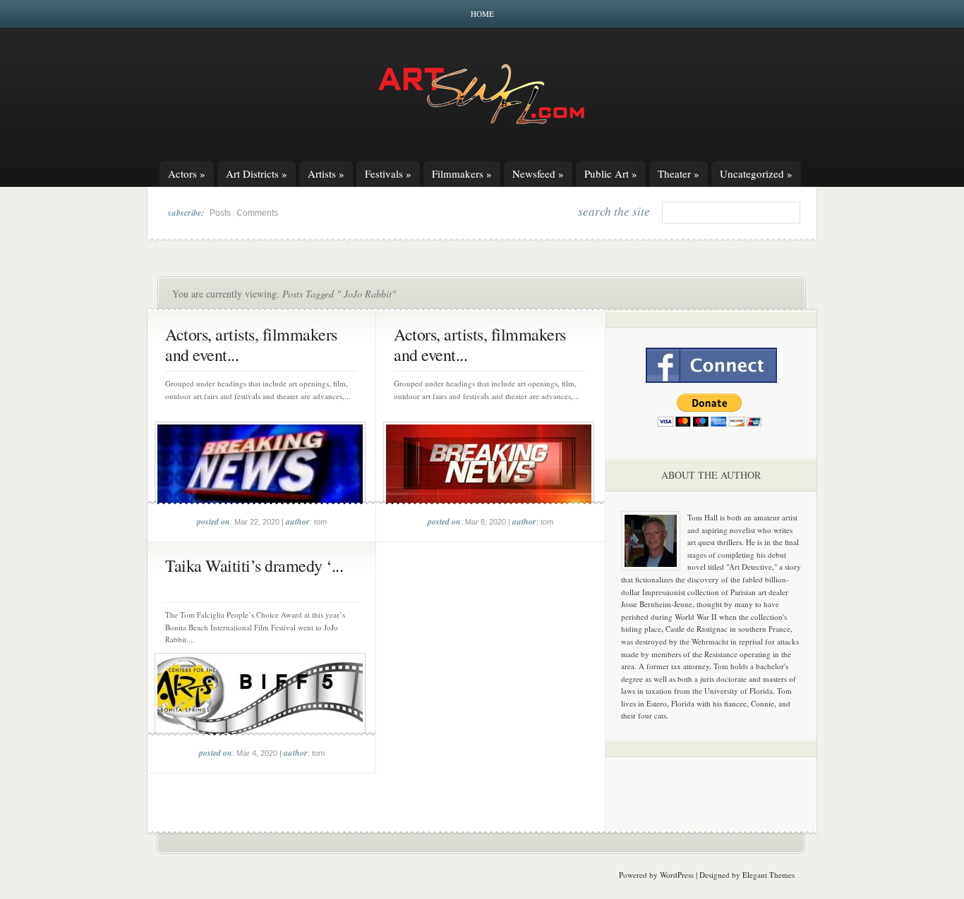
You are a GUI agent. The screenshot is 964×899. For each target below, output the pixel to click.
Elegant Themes (768, 874)
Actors (186, 173)
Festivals (388, 173)
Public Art (610, 173)
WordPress (677, 874)
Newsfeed (538, 173)
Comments (257, 213)
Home (482, 13)
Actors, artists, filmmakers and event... (251, 344)
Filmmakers (462, 173)
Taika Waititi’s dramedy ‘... (254, 565)
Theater (678, 173)
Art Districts (256, 173)
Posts (220, 213)
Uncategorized (756, 173)
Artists (326, 173)
